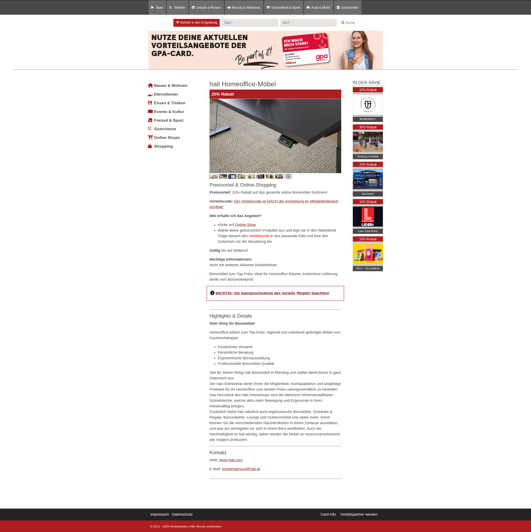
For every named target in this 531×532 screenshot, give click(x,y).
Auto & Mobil (320, 7)
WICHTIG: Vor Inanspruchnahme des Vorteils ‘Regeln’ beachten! (272, 293)
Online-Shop (245, 225)
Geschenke (349, 7)
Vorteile (179, 7)
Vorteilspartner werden (359, 514)
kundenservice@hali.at (241, 469)
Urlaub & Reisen (208, 7)
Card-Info (328, 514)
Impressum (159, 514)
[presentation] (213, 136)
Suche (350, 22)
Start (159, 7)
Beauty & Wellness (246, 7)
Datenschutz (182, 514)
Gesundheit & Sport (285, 7)
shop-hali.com (230, 460)
